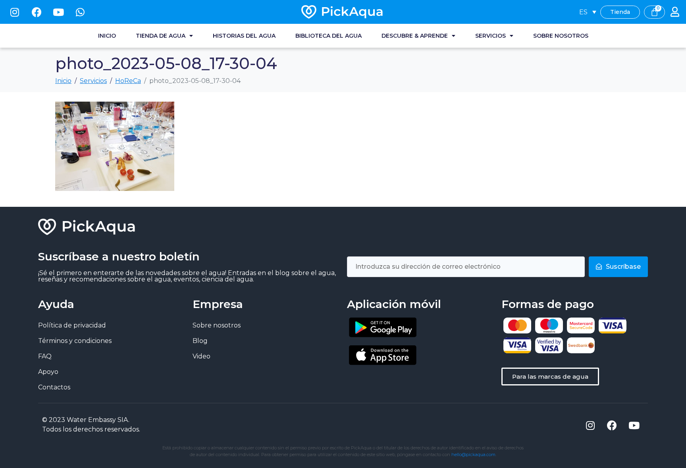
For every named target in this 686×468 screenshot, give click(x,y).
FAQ (45, 356)
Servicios (490, 35)
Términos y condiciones (75, 341)
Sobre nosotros (560, 35)
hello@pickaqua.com (473, 454)
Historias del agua (244, 35)
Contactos (54, 387)
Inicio (107, 35)
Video (201, 356)
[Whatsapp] (80, 12)
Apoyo (48, 372)
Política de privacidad (72, 325)
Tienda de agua (160, 35)
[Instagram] (15, 12)
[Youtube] (58, 12)
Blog (200, 341)
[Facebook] (36, 12)
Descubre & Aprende (415, 35)
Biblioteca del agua (328, 35)
